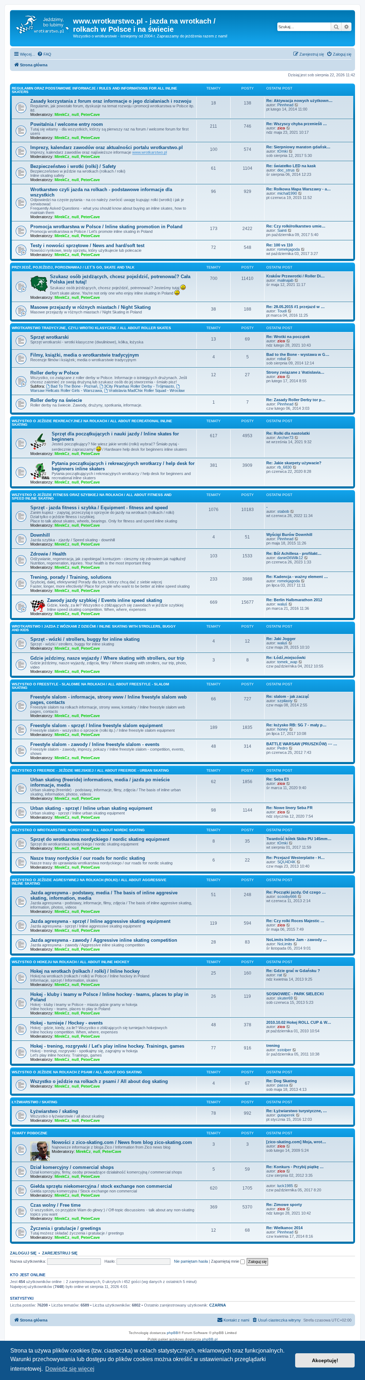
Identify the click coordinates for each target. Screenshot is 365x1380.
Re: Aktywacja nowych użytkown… (299, 100)
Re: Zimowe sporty (284, 1204)
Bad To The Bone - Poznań (74, 386)
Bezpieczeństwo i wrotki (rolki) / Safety (73, 166)
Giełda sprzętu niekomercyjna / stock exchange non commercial (101, 1186)
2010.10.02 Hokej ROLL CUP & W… (298, 1022)
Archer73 (285, 437)
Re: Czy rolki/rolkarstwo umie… (295, 226)
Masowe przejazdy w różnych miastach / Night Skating (90, 307)
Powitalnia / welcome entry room (66, 124)
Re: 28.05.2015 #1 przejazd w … (295, 307)
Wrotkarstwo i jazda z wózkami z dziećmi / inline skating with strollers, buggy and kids (94, 628)
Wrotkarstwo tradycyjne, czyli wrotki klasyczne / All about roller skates (91, 328)
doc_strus (286, 170)
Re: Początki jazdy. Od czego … (296, 892)
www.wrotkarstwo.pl (149, 152)
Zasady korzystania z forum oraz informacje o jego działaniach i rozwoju (110, 101)
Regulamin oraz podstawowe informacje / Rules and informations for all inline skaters (94, 90)
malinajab (285, 280)
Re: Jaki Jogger (280, 639)
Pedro (282, 748)
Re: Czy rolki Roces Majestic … (295, 921)
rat (279, 975)
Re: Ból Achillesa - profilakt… (294, 553)
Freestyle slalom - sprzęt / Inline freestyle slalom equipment (96, 725)
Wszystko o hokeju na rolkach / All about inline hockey (70, 962)
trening (273, 1045)
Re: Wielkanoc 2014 (284, 1228)
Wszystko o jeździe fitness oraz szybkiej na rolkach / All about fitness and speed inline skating (91, 496)
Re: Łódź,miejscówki (285, 657)
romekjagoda (288, 249)
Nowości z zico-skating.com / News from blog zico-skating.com (122, 1142)
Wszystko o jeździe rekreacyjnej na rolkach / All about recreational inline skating (92, 422)
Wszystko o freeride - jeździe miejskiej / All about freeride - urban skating (90, 770)
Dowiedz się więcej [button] (69, 1369)
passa (282, 1085)
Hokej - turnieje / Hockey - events (66, 1023)
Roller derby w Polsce (54, 372)
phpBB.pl (209, 1339)
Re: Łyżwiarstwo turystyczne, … (296, 1111)
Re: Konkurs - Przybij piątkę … (295, 1167)
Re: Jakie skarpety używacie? (294, 463)
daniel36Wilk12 (290, 558)
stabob (283, 511)
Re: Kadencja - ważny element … (297, 576)
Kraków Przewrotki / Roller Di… (295, 276)
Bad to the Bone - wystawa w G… (297, 354)
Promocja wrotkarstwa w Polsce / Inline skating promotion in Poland (106, 226)
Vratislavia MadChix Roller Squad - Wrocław (147, 390)
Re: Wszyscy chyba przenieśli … (296, 124)
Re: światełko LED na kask (291, 166)
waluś (282, 604)
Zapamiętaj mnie (225, 1261)
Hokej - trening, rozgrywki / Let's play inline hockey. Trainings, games (107, 1046)
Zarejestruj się (59, 1253)
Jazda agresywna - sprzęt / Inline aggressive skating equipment (100, 921)
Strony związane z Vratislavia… (295, 372)
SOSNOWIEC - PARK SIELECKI (295, 994)
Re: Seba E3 (277, 779)
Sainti (282, 230)
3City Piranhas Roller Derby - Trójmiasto (139, 386)
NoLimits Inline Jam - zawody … (296, 939)
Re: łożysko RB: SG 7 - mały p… (296, 725)
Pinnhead (285, 105)
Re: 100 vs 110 (279, 245)
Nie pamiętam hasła (191, 1261)
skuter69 (285, 998)
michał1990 (287, 193)
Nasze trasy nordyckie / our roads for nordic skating (87, 858)
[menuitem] (44, 54)
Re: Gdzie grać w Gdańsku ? (293, 970)
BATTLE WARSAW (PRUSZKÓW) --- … (301, 744)
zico (281, 128)
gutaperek (286, 1115)
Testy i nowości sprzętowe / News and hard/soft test (87, 245)
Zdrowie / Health (48, 554)
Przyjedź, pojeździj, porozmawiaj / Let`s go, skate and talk (73, 267)
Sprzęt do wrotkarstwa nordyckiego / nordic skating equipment (99, 839)
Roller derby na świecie (56, 400)
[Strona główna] (42, 23)
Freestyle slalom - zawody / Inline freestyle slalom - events (94, 744)
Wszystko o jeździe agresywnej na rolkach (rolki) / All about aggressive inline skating (89, 881)
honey (282, 729)
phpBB (172, 1333)
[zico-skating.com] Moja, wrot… (296, 1142)
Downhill (40, 535)
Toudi (282, 311)
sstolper (284, 1050)
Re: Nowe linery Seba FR (289, 808)
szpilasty (285, 701)
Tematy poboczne (29, 1133)
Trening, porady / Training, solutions (70, 577)
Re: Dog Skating (281, 1081)
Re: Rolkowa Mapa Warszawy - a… (298, 189)
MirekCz (62, 114)
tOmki (282, 151)
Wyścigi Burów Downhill (289, 534)
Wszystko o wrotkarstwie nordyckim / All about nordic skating (78, 830)
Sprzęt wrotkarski (49, 337)
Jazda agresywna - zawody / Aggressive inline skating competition (103, 940)
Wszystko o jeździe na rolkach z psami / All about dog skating (77, 1072)
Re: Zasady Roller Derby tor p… (295, 400)
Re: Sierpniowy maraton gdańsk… (298, 147)
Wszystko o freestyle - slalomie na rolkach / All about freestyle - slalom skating (90, 686)
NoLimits (284, 944)
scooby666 (287, 896)
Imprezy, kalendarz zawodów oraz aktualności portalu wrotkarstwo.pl (106, 147)
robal (281, 359)
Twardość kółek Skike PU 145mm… (298, 839)
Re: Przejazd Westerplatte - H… (295, 857)
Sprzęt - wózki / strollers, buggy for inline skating (85, 639)
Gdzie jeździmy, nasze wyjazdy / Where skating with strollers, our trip (107, 658)
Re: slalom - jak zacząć (287, 696)
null (75, 114)
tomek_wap (287, 662)
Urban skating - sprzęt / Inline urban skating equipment (91, 808)
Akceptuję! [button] (325, 1360)
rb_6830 (284, 467)
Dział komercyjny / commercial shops (72, 1167)
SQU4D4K (286, 862)
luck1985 (285, 1186)
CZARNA (217, 1305)
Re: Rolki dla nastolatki (288, 433)
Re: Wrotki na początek (288, 336)
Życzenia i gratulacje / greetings (65, 1228)
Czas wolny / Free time (55, 1205)
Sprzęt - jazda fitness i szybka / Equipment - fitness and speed (99, 507)
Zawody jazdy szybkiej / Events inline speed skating (104, 600)
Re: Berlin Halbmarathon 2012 (294, 600)
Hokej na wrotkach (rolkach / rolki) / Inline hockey (85, 971)
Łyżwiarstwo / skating (34, 1102)
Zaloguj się (23, 1253)
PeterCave (90, 114)
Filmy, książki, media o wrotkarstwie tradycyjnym (84, 355)
